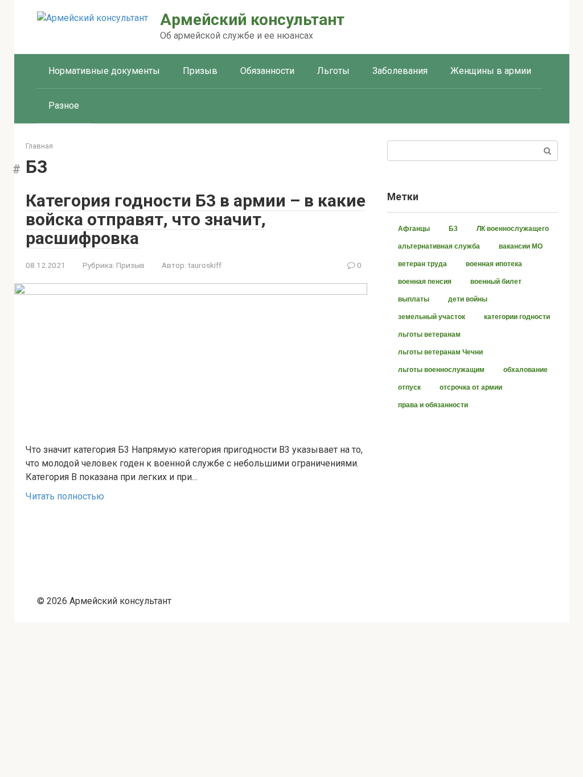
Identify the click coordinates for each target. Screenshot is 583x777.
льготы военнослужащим (441, 370)
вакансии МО (521, 246)
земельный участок (431, 317)
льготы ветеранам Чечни (440, 352)
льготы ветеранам (429, 334)
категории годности (517, 317)
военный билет (496, 282)
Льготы (333, 70)
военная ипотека (494, 264)
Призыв (200, 70)
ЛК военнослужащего (513, 229)
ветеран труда (422, 264)
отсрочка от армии (471, 387)
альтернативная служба (439, 246)
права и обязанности (433, 405)
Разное (63, 105)
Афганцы (414, 229)
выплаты (413, 299)
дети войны (467, 299)
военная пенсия (424, 282)
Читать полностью (65, 496)
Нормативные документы (104, 70)
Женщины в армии (490, 70)
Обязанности (267, 70)
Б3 (453, 229)
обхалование (525, 370)
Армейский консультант (252, 19)
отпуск (409, 387)
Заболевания (400, 70)
